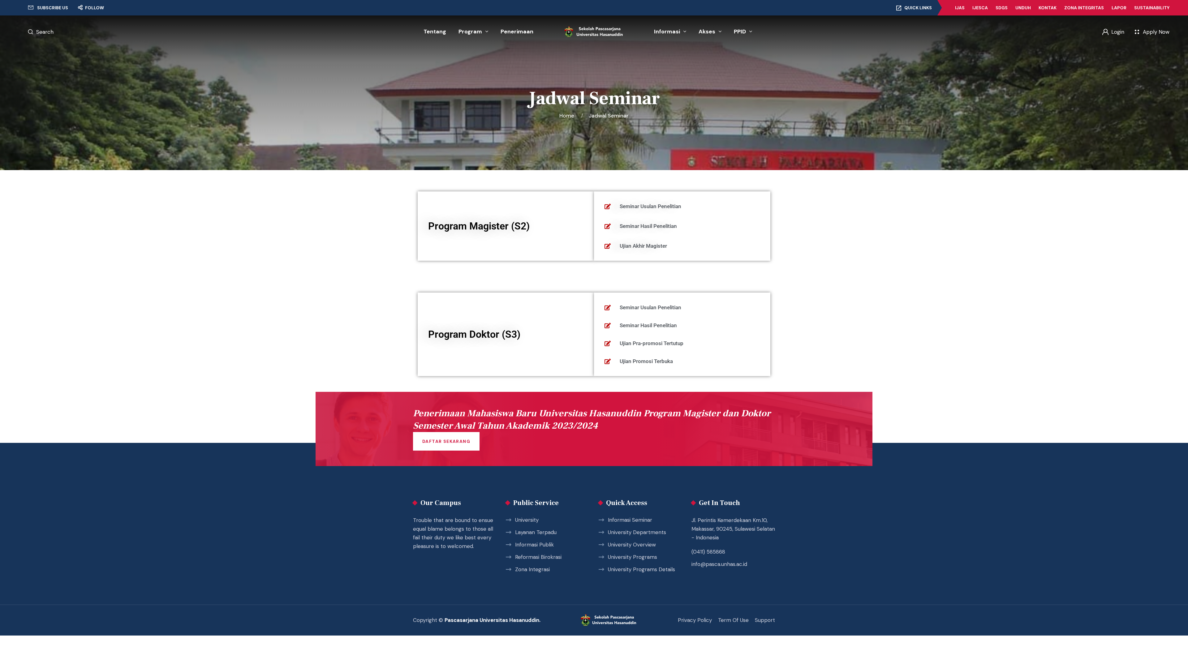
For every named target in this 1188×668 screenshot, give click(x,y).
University (527, 519)
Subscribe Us (52, 8)
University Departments (637, 532)
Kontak (1048, 8)
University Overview (632, 544)
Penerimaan (517, 31)
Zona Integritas (1084, 8)
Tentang (435, 31)
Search (45, 31)
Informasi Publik (534, 544)
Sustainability (1151, 8)
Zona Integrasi (532, 569)
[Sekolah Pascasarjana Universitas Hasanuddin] (594, 31)
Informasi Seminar (630, 519)
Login (1117, 31)
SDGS (1002, 8)
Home (568, 115)
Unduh (1023, 8)
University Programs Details (641, 569)
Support (765, 620)
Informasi (667, 31)
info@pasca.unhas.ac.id (719, 564)
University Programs (632, 557)
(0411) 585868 (708, 551)
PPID (740, 31)
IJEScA (980, 8)
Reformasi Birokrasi (538, 557)
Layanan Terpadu (536, 532)
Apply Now (1156, 31)
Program (470, 31)
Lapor (1119, 8)
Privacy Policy (695, 620)
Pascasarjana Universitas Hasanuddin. (492, 620)
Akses (707, 31)
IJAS (960, 8)
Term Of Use (733, 620)
